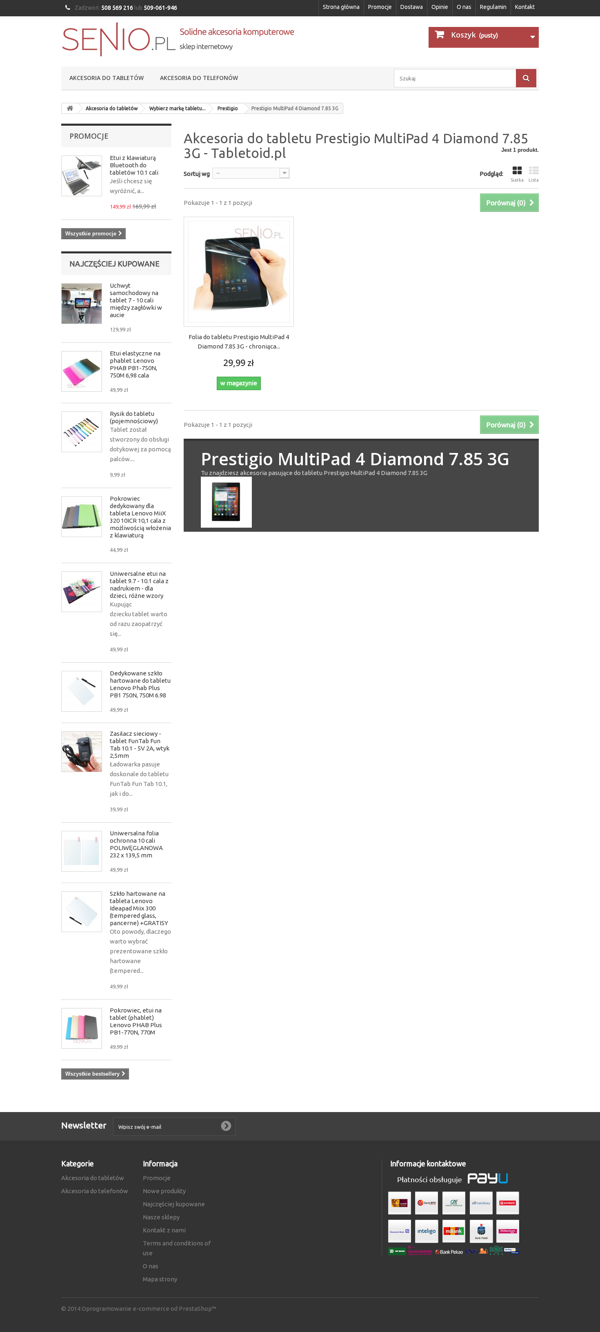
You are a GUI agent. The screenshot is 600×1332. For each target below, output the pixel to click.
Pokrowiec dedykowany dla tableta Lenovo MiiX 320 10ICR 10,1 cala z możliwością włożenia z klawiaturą (140, 517)
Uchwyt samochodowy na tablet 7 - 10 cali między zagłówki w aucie (136, 300)
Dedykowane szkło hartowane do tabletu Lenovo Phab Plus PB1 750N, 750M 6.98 (140, 684)
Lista (534, 180)
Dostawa (411, 7)
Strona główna (341, 7)
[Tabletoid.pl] (177, 39)
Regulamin (493, 7)
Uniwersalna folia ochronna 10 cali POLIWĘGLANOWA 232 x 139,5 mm (136, 844)
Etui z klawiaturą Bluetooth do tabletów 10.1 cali (134, 165)
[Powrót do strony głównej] (70, 108)
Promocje (380, 7)
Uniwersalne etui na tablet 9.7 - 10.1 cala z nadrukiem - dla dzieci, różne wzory (139, 584)
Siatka (517, 180)
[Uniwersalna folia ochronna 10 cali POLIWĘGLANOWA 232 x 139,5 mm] (81, 851)
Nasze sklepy (161, 1217)
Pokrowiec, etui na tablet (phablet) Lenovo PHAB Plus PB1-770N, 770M (136, 1021)
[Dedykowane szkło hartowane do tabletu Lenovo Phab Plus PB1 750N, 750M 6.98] (81, 691)
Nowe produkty (164, 1191)
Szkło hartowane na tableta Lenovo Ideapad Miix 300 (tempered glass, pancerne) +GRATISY (139, 908)
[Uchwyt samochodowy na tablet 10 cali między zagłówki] (81, 303)
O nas (464, 7)
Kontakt (525, 7)
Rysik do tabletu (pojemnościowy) (134, 417)
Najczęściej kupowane (114, 264)
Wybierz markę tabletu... (177, 108)
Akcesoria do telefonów (199, 78)
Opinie (439, 7)
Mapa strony (160, 1279)
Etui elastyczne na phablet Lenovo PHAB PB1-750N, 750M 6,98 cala (135, 364)
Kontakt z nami (164, 1230)
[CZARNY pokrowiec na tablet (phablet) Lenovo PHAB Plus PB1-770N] (81, 1028)
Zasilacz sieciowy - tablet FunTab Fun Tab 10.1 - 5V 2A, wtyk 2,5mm (139, 744)
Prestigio (228, 108)
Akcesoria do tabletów (106, 78)
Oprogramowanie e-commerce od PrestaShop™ (149, 1308)
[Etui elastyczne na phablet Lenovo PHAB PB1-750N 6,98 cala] (81, 371)
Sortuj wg (197, 173)
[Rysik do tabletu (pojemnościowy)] (81, 431)
